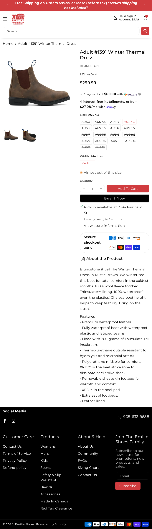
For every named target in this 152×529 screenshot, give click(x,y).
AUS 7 (87, 135)
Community (88, 453)
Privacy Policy (15, 461)
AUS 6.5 (129, 128)
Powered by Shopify (51, 524)
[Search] (145, 31)
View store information (104, 226)
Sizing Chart (88, 468)
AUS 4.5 (129, 122)
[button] (7, 19)
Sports (45, 468)
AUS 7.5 (101, 135)
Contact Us (12, 446)
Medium (88, 163)
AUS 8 (115, 135)
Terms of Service (17, 453)
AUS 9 (87, 141)
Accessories (50, 494)
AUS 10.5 (132, 141)
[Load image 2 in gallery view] (29, 135)
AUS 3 (87, 122)
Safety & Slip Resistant (51, 477)
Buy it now (114, 198)
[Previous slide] (7, 5)
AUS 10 (116, 141)
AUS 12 (101, 147)
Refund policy (15, 468)
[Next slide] (144, 5)
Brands (46, 487)
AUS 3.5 (101, 122)
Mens (45, 453)
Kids (44, 461)
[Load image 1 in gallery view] (11, 135)
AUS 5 (87, 128)
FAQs (82, 461)
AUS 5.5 (100, 128)
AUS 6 (114, 128)
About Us (86, 446)
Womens (48, 446)
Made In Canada (54, 501)
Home (8, 44)
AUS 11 (87, 147)
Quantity (86, 181)
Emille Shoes (24, 524)
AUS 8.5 (130, 135)
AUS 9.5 (101, 141)
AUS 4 (115, 122)
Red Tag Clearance (56, 508)
